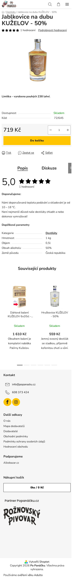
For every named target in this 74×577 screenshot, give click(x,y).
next (70, 301)
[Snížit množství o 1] (50, 130)
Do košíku (37, 140)
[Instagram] (16, 402)
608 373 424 (20, 392)
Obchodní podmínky (15, 436)
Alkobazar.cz (11, 463)
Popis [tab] (22, 168)
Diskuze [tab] (49, 168)
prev (3, 301)
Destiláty (51, 233)
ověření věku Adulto (30, 575)
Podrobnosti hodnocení (52, 30)
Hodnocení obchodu (15, 447)
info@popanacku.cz (23, 384)
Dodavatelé (10, 431)
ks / (37, 487)
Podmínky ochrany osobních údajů (24, 441)
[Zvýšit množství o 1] (67, 130)
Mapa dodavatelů (14, 426)
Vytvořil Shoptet (39, 562)
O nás (6, 421)
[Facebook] (7, 402)
